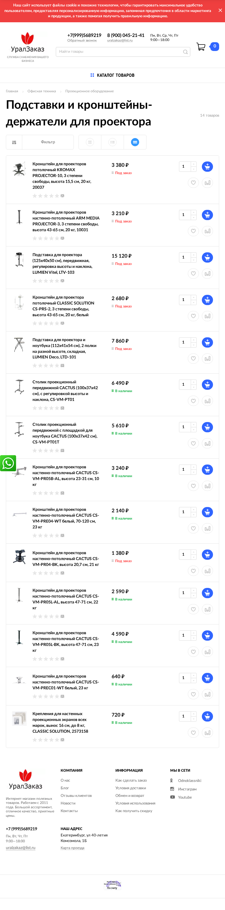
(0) (62, 195)
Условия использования (135, 803)
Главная (12, 91)
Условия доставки (130, 788)
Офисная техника (42, 91)
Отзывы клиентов (76, 796)
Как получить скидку (133, 811)
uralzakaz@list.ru (120, 40)
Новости (68, 803)
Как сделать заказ (131, 781)
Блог (65, 788)
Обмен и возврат (129, 796)
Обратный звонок (82, 40)
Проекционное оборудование (89, 91)
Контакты (69, 811)
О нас (65, 781)
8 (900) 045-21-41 (125, 35)
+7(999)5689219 (84, 35)
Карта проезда (72, 848)
